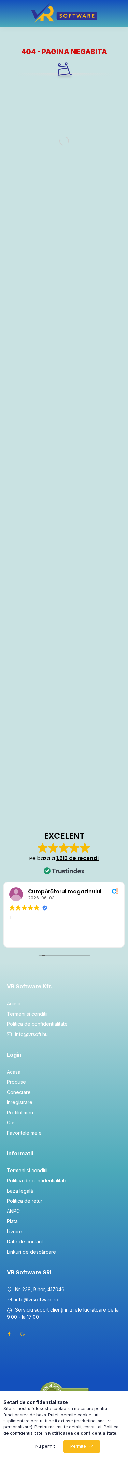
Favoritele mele (24, 1133)
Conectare (19, 1092)
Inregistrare (19, 1102)
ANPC (13, 1211)
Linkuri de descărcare (31, 1252)
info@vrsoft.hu (31, 1034)
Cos (11, 1122)
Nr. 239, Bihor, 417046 (40, 1289)
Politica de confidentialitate (37, 1024)
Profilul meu (20, 1112)
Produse (16, 1082)
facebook (9, 1334)
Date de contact (25, 1241)
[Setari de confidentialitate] (22, 1334)
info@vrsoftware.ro (36, 1299)
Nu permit (45, 1446)
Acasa (13, 1003)
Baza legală (20, 1191)
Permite (78, 1446)
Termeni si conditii (27, 1014)
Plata (12, 1221)
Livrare (14, 1231)
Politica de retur (24, 1201)
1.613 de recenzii (77, 858)
